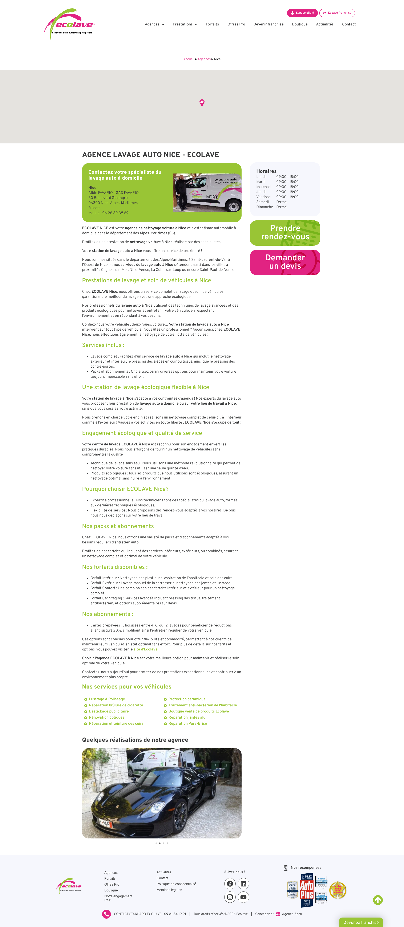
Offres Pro (236, 24)
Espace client (305, 13)
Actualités (325, 24)
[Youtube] (243, 897)
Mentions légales (169, 890)
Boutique (300, 24)
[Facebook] (230, 883)
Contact (349, 24)
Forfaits (212, 24)
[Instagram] (230, 897)
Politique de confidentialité (176, 884)
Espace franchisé (339, 13)
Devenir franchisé (269, 24)
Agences (152, 24)
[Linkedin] (243, 883)
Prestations (183, 24)
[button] (202, 103)
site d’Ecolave (145, 649)
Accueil (188, 59)
